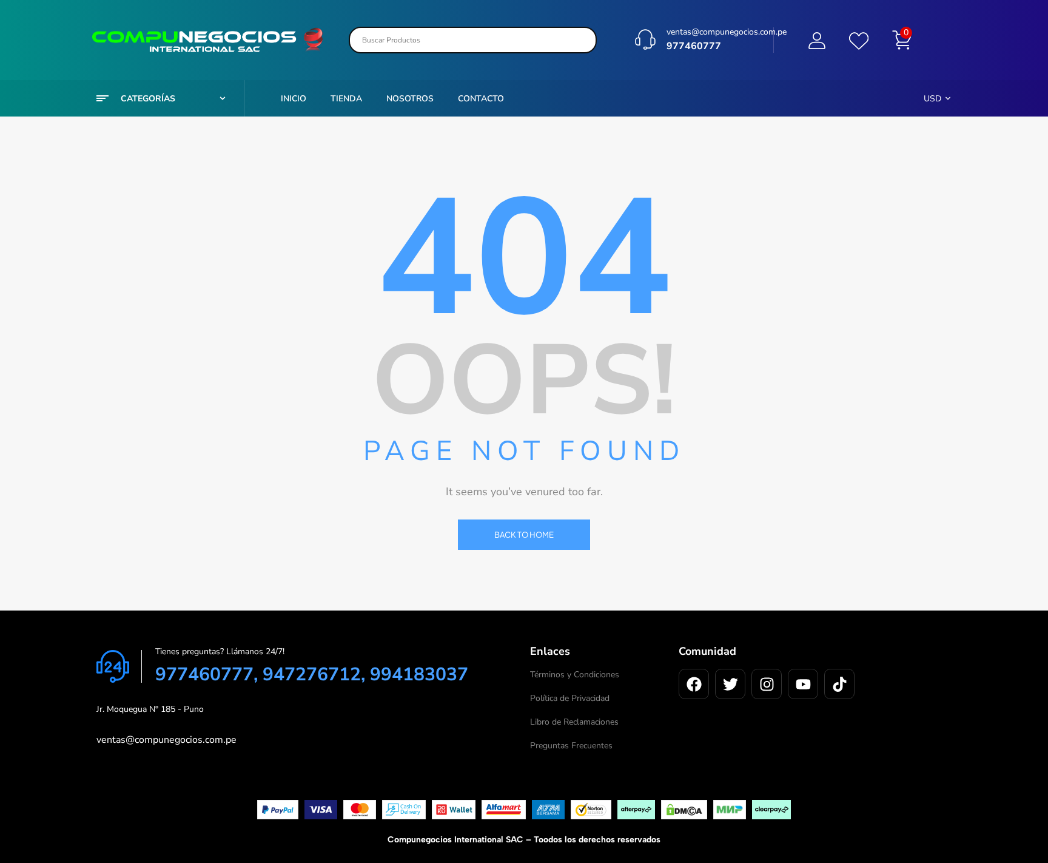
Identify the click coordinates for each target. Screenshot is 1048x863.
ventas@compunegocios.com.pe (727, 32)
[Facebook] (694, 684)
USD (932, 98)
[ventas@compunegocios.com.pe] (645, 39)
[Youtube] (803, 684)
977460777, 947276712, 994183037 (311, 674)
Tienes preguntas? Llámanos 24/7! (219, 651)
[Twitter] (730, 684)
